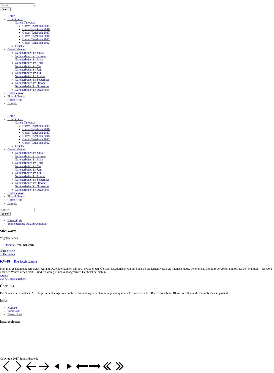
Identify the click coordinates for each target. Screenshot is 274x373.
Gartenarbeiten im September (32, 79)
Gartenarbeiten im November (32, 86)
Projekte (20, 46)
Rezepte (12, 103)
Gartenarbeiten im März (29, 59)
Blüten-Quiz (14, 220)
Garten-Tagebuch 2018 (36, 36)
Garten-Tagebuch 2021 (36, 39)
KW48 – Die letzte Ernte (18, 261)
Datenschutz (14, 314)
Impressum (13, 311)
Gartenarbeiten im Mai (28, 66)
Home (11, 15)
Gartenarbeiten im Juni (28, 69)
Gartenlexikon (15, 93)
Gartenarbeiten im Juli (28, 72)
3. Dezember (7, 254)
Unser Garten (15, 19)
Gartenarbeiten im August (30, 76)
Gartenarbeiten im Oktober (30, 83)
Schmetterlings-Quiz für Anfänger (27, 223)
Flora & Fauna (16, 96)
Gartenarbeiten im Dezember (32, 89)
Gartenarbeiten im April (29, 62)
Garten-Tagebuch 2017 (36, 32)
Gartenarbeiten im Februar (30, 56)
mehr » (4, 275)
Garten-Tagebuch (25, 22)
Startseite (9, 245)
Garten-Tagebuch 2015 (36, 25)
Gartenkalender (16, 49)
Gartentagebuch (16, 278)
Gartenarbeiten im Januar (29, 52)
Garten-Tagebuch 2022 (36, 42)
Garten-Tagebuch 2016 (36, 29)
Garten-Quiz (14, 99)
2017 (3, 278)
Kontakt (12, 307)
